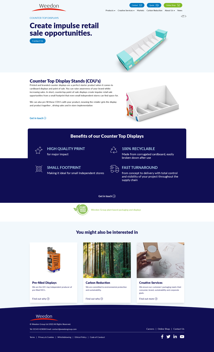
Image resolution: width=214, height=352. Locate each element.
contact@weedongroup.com (64, 329)
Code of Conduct (97, 337)
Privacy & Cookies (46, 337)
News (179, 10)
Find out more (146, 298)
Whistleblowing (64, 337)
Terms (32, 337)
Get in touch (36, 118)
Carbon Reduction (154, 10)
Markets (140, 10)
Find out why (39, 298)
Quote (151, 5)
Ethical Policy (80, 337)
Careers (150, 328)
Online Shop (171, 5)
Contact (135, 5)
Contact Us (37, 40)
